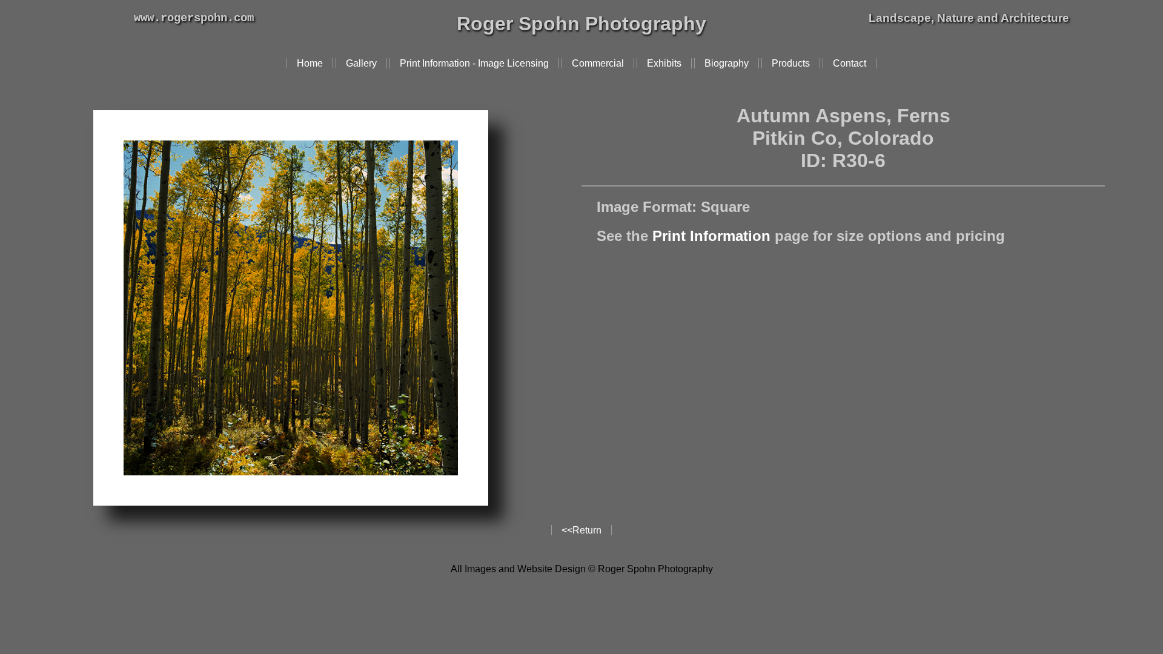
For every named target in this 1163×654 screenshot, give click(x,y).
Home (310, 63)
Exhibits (664, 63)
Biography (726, 63)
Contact (849, 63)
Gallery (361, 63)
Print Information (711, 236)
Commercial (598, 63)
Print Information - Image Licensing (474, 63)
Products (791, 63)
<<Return (581, 530)
